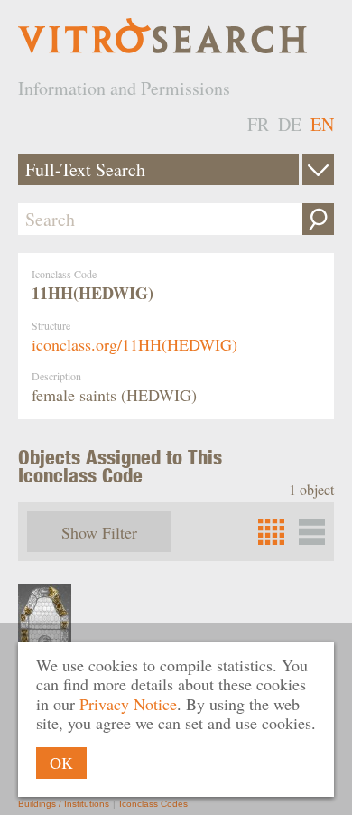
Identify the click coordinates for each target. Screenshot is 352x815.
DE (289, 124)
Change (318, 169)
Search (318, 219)
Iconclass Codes (153, 804)
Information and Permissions (124, 88)
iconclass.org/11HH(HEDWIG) (134, 344)
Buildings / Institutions (63, 804)
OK (61, 762)
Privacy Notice (128, 704)
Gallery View (312, 532)
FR (258, 124)
